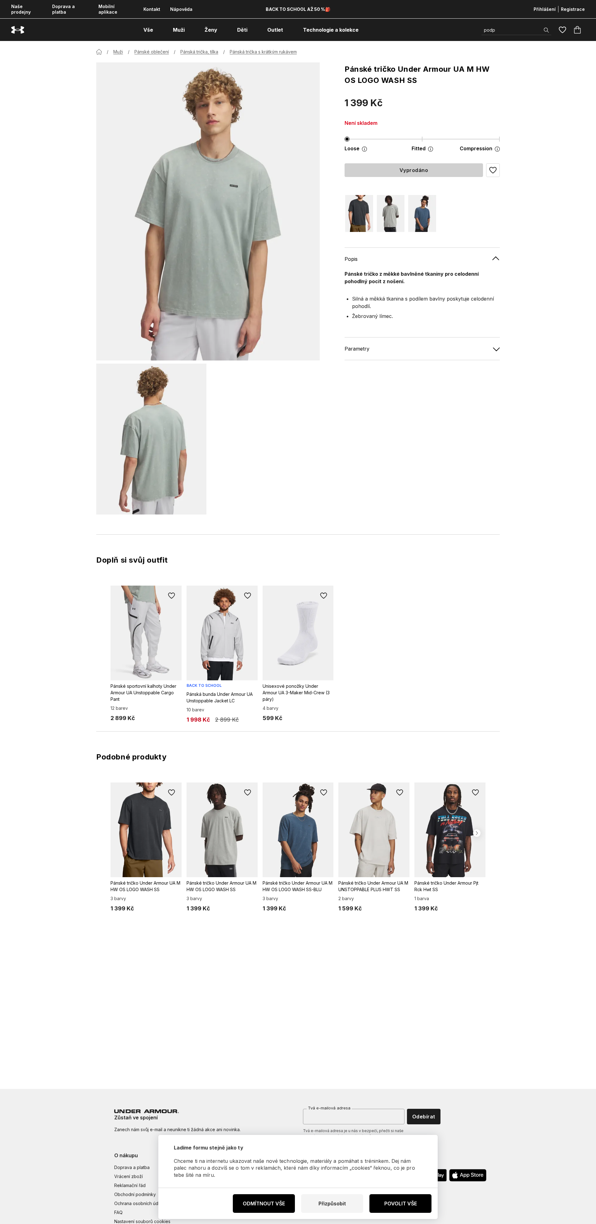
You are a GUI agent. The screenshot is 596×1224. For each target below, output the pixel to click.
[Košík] (577, 30)
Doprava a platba (63, 9)
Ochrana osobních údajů (139, 1203)
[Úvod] (99, 52)
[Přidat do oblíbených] (172, 596)
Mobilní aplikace (107, 9)
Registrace (573, 9)
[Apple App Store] (467, 1175)
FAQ (118, 1212)
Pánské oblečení (151, 51)
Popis (351, 259)
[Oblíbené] (562, 30)
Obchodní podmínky (135, 1194)
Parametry (357, 349)
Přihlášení (545, 9)
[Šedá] (390, 213)
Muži (118, 51)
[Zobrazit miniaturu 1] (151, 439)
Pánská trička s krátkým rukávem (263, 51)
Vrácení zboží (128, 1176)
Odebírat (423, 1116)
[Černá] (359, 213)
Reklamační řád (130, 1185)
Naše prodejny (21, 9)
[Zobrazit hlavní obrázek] (208, 211)
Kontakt (151, 9)
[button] (493, 170)
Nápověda (181, 9)
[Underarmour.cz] (17, 30)
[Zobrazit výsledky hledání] (546, 30)
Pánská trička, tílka (199, 51)
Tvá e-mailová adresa (329, 1107)
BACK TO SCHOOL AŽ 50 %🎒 (298, 9)
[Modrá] (422, 213)
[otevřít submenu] (158, 29)
